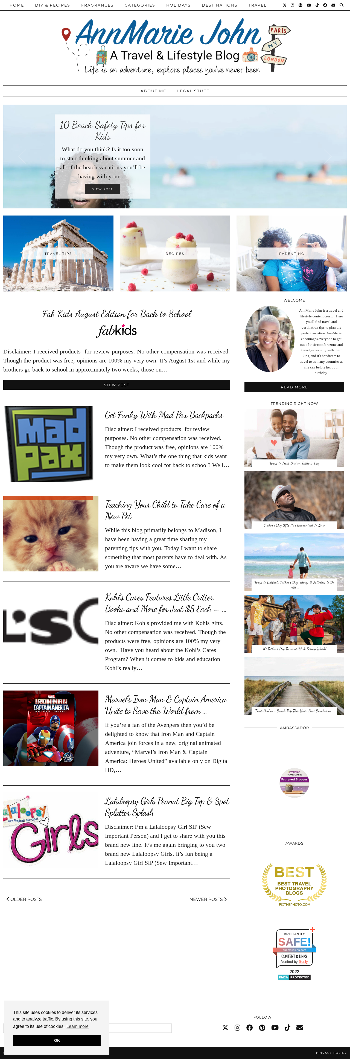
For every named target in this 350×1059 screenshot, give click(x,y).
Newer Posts (206, 899)
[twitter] (225, 1027)
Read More (294, 387)
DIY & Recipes (52, 5)
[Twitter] (285, 5)
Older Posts (25, 899)
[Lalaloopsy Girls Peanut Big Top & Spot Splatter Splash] (50, 830)
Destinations (220, 5)
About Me (153, 91)
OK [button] (57, 1040)
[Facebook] (325, 5)
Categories (140, 5)
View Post (116, 385)
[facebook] (249, 1027)
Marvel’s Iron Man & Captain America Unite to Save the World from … (165, 704)
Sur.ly (303, 962)
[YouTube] (309, 5)
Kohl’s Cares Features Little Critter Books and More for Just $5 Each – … (166, 602)
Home (17, 5)
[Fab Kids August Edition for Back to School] (117, 336)
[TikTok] (317, 5)
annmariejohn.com (294, 949)
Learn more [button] (77, 1026)
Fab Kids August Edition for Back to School (117, 313)
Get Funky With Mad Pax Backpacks (164, 414)
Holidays (178, 5)
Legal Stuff (193, 91)
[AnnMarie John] (175, 41)
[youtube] (275, 1027)
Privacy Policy (331, 1053)
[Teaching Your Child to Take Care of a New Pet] (50, 533)
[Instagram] (293, 5)
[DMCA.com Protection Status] (294, 979)
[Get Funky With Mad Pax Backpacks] (50, 444)
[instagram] (237, 1027)
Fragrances (97, 5)
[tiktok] (287, 1027)
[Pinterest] (301, 5)
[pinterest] (262, 1027)
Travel (258, 5)
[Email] (333, 5)
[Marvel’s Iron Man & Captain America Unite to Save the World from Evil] (50, 728)
